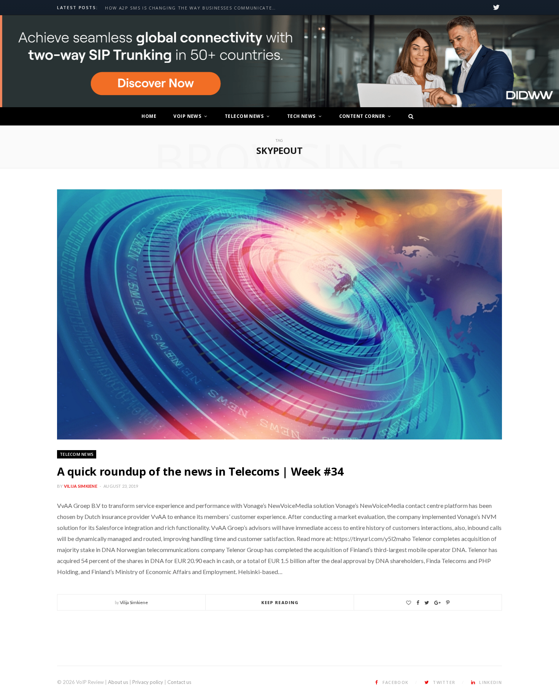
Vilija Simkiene (80, 486)
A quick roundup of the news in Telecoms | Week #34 (200, 471)
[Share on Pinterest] (447, 602)
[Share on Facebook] (417, 602)
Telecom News (244, 116)
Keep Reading (280, 602)
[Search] (408, 116)
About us (118, 682)
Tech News (301, 116)
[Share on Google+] (437, 602)
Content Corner (362, 116)
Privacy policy (147, 682)
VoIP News (187, 116)
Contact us (179, 682)
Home (148, 116)
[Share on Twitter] (426, 602)
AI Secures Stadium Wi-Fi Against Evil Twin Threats (177, 8)
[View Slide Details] (279, 61)
